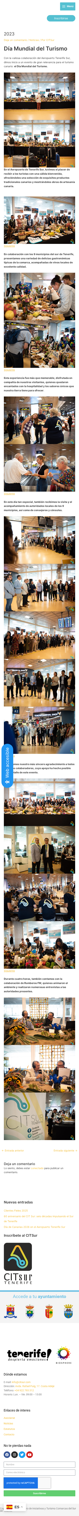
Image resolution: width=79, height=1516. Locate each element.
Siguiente (9, 245)
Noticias (34, 40)
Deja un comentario (15, 40)
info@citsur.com (21, 1382)
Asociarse (9, 1417)
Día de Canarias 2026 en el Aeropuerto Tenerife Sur (34, 1226)
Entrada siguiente (65, 1150)
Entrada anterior (13, 1150)
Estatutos (9, 1428)
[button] (61, 18)
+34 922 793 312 (24, 1390)
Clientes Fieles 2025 (16, 1210)
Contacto (9, 1434)
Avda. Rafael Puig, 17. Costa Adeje (34, 1386)
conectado (37, 1168)
